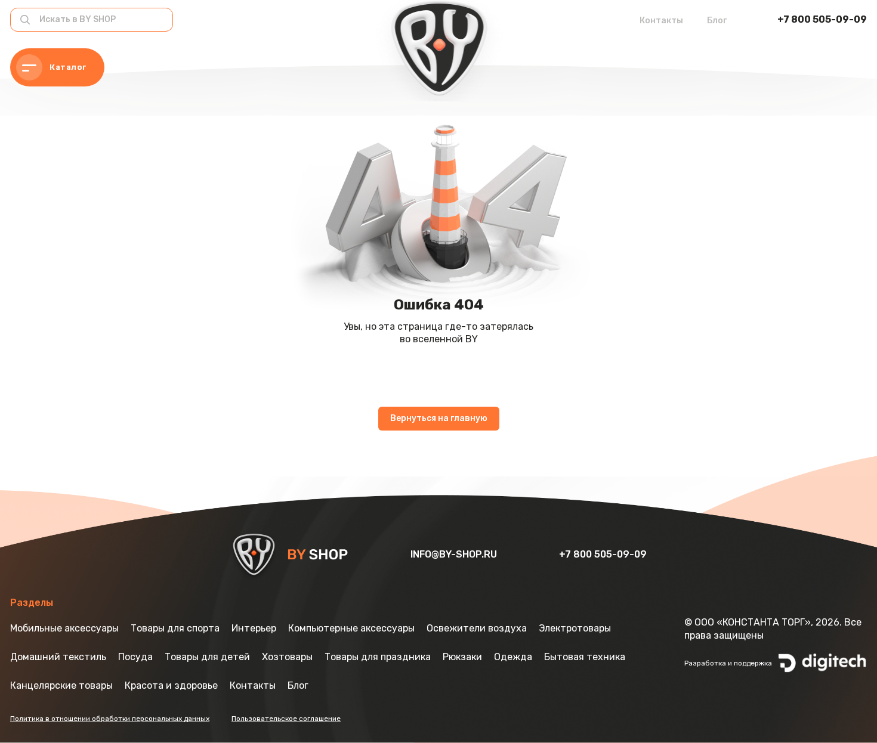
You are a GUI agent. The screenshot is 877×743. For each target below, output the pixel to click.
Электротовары (575, 628)
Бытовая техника (584, 656)
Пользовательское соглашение (286, 718)
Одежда (513, 656)
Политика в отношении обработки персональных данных (109, 718)
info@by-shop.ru (454, 554)
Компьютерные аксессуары (351, 628)
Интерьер (253, 628)
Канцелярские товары (61, 685)
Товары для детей (207, 656)
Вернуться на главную (438, 418)
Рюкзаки (462, 656)
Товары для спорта (175, 628)
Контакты (661, 21)
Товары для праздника (378, 656)
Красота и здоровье (171, 685)
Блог (717, 21)
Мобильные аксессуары (64, 628)
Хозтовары (287, 656)
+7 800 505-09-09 (822, 19)
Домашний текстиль (58, 656)
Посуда (135, 656)
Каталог (68, 67)
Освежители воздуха (477, 628)
